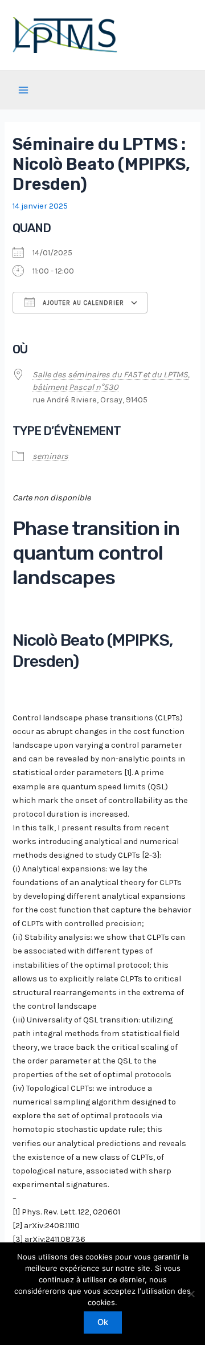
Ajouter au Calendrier (82, 303)
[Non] (190, 1293)
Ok (102, 1322)
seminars (50, 456)
